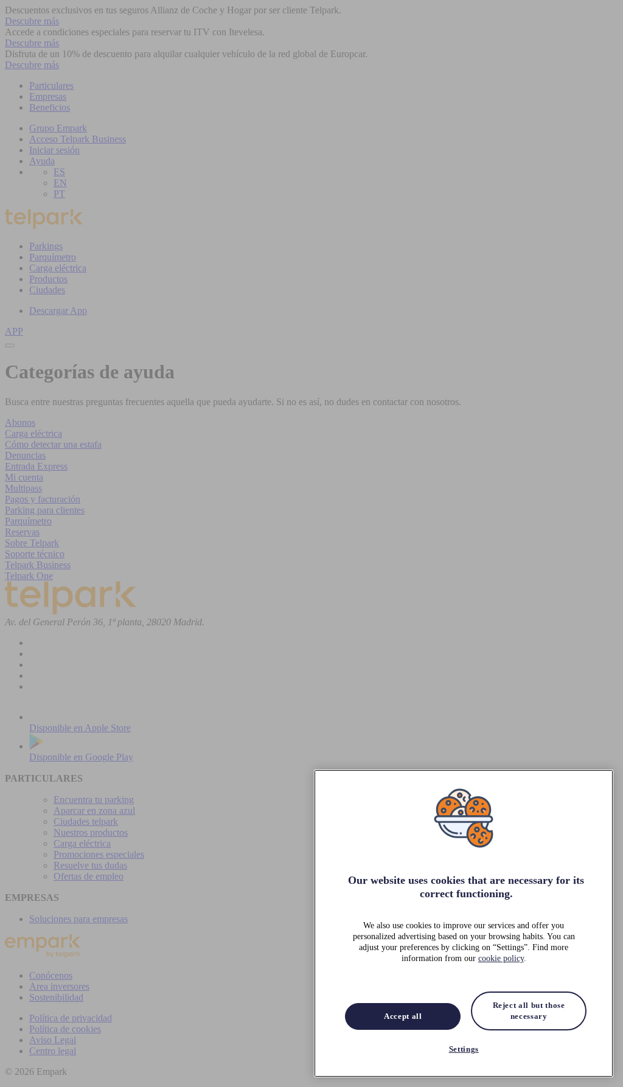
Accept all (403, 1016)
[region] (463, 923)
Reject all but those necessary (529, 1011)
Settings (464, 1049)
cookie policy (501, 958)
